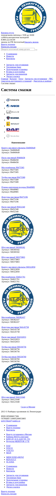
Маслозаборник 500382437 (13, 317)
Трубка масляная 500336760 (13, 357)
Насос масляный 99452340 (13, 207)
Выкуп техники (8, 44)
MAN (8, 453)
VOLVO (10, 450)
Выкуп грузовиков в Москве (19, 434)
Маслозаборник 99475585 (12, 167)
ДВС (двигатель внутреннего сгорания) (27, 80)
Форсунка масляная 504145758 (15, 327)
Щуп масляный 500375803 (13, 257)
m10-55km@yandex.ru (10, 421)
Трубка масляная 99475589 (13, 177)
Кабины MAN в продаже (17, 437)
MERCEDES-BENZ (15, 457)
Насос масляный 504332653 (13, 337)
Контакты (10, 430)
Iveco (21, 79)
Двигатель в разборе (42, 81)
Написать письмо (9, 47)
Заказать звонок (31, 42)
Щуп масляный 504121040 (13, 397)
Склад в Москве (28, 407)
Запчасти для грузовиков (36, 79)
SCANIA (10, 462)
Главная (4, 79)
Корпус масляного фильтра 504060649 (18, 148)
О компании (11, 425)
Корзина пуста (7, 33)
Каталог (13, 79)
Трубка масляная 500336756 (13, 347)
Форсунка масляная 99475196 (14, 197)
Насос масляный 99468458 (13, 158)
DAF (8, 446)
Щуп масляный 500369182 (13, 247)
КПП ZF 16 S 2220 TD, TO (18, 439)
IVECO (9, 448)
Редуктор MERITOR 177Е (17, 441)
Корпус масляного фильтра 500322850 (18, 267)
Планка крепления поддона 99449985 (18, 187)
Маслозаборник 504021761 (13, 277)
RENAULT (11, 459)
